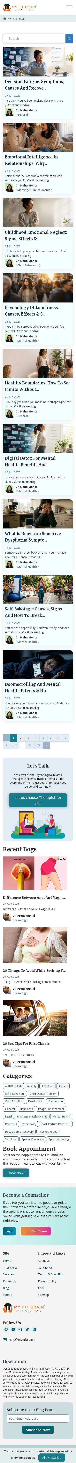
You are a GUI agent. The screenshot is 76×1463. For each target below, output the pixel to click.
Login (9, 1231)
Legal (8, 1116)
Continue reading (18, 105)
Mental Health (61, 1116)
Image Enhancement (51, 1109)
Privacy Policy (47, 1281)
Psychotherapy (48, 1131)
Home (11, 18)
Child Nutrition (14, 1101)
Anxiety (31, 1086)
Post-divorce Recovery (19, 1131)
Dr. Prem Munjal (24, 915)
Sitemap (43, 1295)
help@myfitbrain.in (22, 1339)
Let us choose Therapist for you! (38, 800)
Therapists (10, 1267)
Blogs (22, 18)
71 (30, 745)
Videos (7, 1295)
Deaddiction (35, 1101)
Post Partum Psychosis (56, 1124)
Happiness (26, 1109)
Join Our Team (36, 1231)
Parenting (11, 1124)
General (10, 1109)
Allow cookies (51, 1457)
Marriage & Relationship (32, 1116)
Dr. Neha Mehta (27, 110)
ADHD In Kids (13, 1086)
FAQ (41, 1288)
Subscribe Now (38, 1430)
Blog (6, 1288)
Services (8, 1274)
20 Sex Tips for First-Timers (26, 1043)
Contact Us (45, 1267)
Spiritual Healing (59, 1139)
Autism (63, 1086)
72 (38, 745)
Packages (9, 1281)
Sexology (11, 1139)
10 (14, 745)
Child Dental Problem (43, 1093)
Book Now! (16, 1173)
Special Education (33, 1139)
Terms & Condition (50, 1274)
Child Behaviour (15, 1093)
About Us (44, 1261)
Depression (55, 1101)
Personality (29, 1124)
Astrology (48, 1086)
